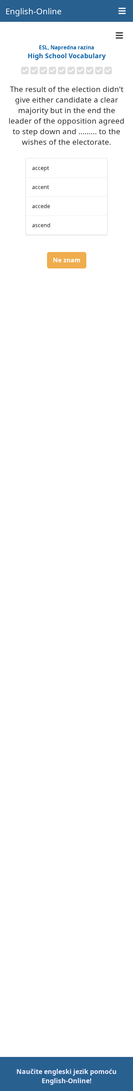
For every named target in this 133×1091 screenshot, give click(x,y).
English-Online (33, 11)
